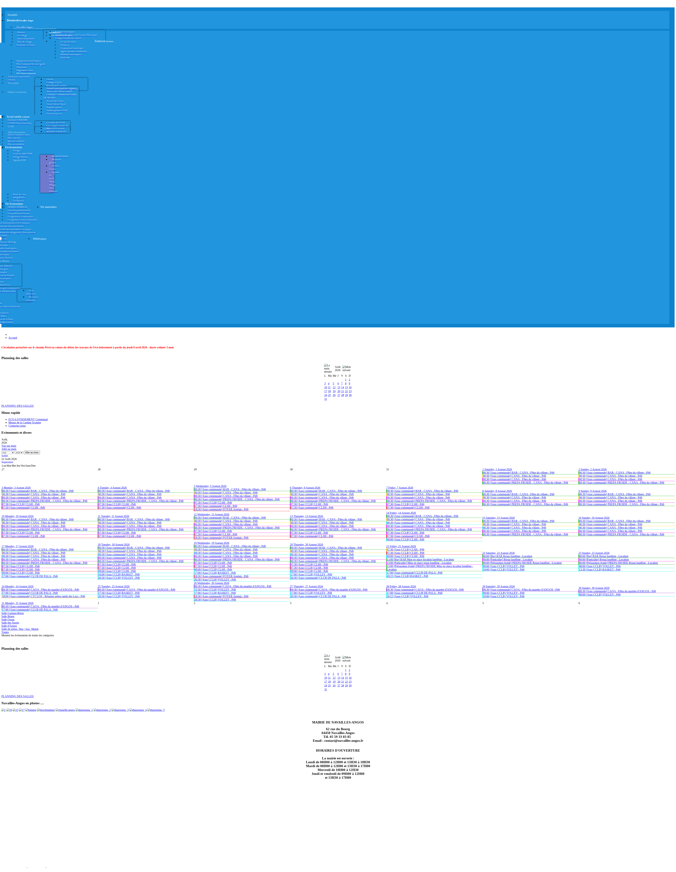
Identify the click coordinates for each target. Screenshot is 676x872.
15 (346, 387)
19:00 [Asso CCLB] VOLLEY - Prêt (503, 569)
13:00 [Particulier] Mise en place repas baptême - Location (419, 562)
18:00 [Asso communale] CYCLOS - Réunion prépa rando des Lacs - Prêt (43, 596)
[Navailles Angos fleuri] (102, 709)
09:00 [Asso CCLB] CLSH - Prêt (405, 539)
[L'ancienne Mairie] (15, 709)
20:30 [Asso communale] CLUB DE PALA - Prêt (318, 577)
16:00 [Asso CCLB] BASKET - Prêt (119, 574)
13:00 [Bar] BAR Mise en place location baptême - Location (420, 559)
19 (334, 391)
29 (346, 395)
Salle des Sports (10, 622)
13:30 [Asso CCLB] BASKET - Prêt (599, 569)
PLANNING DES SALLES (17, 405)
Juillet (4, 455)
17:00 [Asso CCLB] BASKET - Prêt (215, 572)
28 (342, 395)
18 (329, 391)
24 (325, 395)
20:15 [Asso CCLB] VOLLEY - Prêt (407, 596)
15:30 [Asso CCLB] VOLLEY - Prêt (215, 589)
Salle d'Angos (9, 625)
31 (325, 398)
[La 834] (22, 709)
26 (334, 395)
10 (325, 387)
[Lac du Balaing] (30, 709)
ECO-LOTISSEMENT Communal (28, 419)
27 (338, 395)
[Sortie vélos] (156, 709)
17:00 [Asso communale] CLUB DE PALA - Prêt (30, 576)
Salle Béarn (7, 616)
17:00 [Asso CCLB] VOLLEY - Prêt (311, 574)
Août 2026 (337, 368)
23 (350, 391)
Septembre (7, 462)
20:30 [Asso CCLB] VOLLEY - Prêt (119, 577)
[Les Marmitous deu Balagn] (3, 709)
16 (350, 387)
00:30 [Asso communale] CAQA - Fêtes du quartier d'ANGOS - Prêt (40, 589)
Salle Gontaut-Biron (12, 613)
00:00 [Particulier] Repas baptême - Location (508, 559)
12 (334, 387)
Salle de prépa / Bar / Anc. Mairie (20, 629)
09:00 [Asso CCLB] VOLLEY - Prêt (503, 566)
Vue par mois (8, 445)
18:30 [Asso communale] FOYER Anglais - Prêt (221, 509)
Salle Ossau (7, 619)
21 (342, 391)
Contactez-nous (17, 425)
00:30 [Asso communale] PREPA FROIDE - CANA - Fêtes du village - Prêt (525, 482)
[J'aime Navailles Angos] (120, 709)
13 (338, 387)
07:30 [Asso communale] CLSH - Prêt (23, 507)
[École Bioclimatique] (46, 709)
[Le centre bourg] (9, 709)
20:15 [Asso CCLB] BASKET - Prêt (407, 576)
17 (325, 391)
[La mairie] (138, 709)
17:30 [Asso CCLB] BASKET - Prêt (119, 592)
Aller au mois (8, 448)
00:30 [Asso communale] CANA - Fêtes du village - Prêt (514, 475)
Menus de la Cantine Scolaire (24, 422)
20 (338, 391)
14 (342, 387)
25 (329, 395)
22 (346, 391)
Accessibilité (56, 867)
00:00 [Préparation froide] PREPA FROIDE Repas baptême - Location (522, 562)
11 (329, 387)
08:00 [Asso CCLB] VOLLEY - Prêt (600, 566)
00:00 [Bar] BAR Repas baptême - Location (507, 556)
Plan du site (36, 867)
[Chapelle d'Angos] (65, 709)
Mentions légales (13, 867)
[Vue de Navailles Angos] (84, 709)
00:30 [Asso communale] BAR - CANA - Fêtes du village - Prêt (518, 472)
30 (350, 395)
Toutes (5, 632)
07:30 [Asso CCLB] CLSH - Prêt (21, 504)
